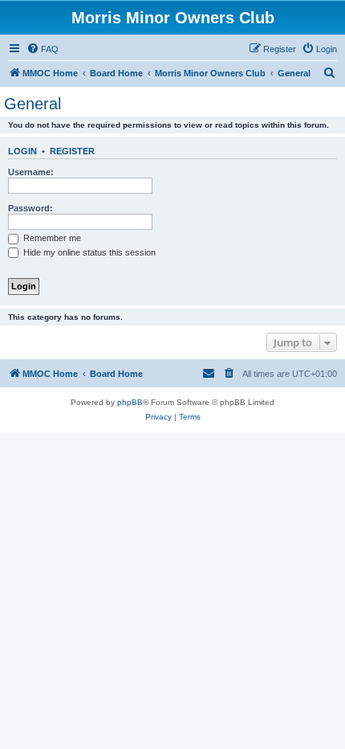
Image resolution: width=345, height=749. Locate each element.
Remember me (51, 238)
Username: (31, 172)
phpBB (130, 402)
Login (22, 151)
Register (72, 151)
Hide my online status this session (88, 252)
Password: (30, 208)
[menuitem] (42, 49)
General (32, 104)
